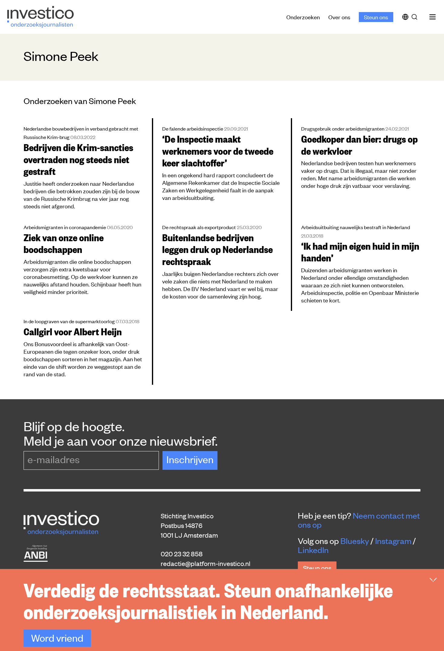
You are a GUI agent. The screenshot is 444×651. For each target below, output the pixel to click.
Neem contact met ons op (359, 519)
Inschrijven (190, 459)
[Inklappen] (433, 579)
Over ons (339, 17)
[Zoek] (415, 16)
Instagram (393, 541)
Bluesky (354, 541)
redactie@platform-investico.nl (205, 563)
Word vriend (57, 637)
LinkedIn (313, 550)
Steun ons (376, 17)
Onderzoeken (303, 17)
